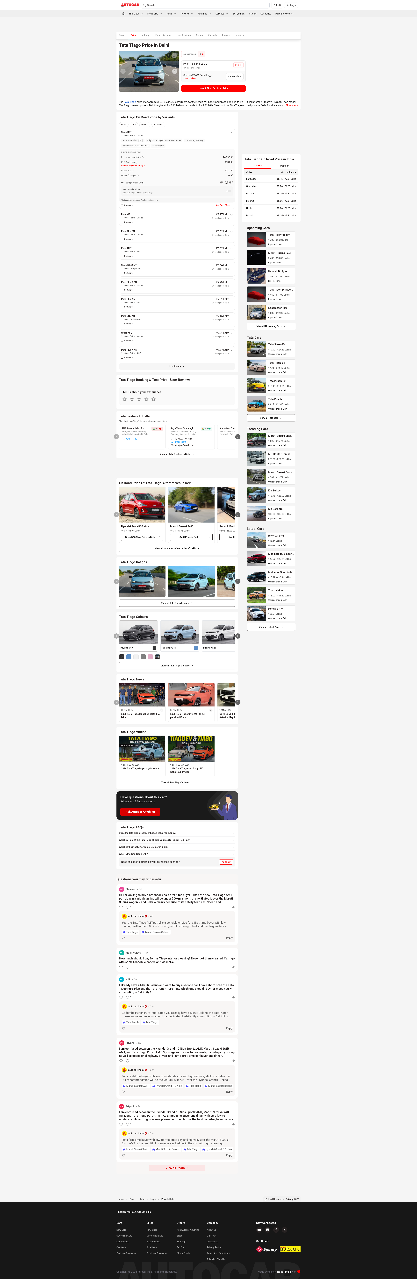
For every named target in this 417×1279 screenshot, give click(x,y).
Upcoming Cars (124, 1235)
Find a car (134, 13)
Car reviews (122, 1241)
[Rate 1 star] (124, 399)
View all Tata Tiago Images (175, 603)
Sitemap (181, 1241)
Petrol (123, 125)
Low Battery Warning (194, 140)
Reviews (185, 13)
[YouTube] (259, 1230)
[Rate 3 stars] (139, 399)
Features (202, 13)
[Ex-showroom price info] (143, 157)
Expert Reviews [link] (163, 35)
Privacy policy (214, 1247)
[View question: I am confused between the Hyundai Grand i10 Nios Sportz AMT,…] (177, 1068)
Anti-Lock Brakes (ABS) (132, 140)
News (169, 13)
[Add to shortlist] (174, 55)
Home (121, 1199)
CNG (134, 125)
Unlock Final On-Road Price (213, 88)
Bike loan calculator (157, 1253)
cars (131, 1199)
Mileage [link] (146, 35)
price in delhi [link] (167, 1199)
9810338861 (180, 442)
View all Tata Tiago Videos (175, 782)
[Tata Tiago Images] (149, 71)
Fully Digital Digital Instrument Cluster (164, 140)
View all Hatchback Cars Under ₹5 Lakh (175, 548)
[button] (142, 505)
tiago (153, 1199)
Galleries (220, 13)
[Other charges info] (138, 175)
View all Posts (175, 1168)
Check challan (184, 1253)
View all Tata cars (269, 418)
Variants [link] (212, 35)
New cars (121, 1230)
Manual (144, 125)
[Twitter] (285, 1230)
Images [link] (226, 35)
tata (142, 1199)
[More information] (210, 75)
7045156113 (131, 439)
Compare (128, 205)
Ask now (226, 862)
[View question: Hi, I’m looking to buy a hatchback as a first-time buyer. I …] (177, 914)
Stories (253, 13)
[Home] (124, 13)
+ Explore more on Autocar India (133, 1212)
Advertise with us (216, 1259)
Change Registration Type (133, 166)
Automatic (158, 125)
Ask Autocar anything (188, 1230)
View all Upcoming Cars (269, 326)
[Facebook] (276, 1230)
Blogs (179, 1235)
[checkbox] (122, 205)
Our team (212, 1235)
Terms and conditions (218, 1253)
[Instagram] (268, 1230)
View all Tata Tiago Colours (175, 665)
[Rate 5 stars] (153, 399)
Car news (121, 1247)
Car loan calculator (126, 1253)
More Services (282, 13)
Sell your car (239, 13)
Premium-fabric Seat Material (135, 146)
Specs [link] (199, 35)
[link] (256, 239)
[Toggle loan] (228, 191)
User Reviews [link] (184, 35)
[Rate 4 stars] (146, 399)
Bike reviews (153, 1241)
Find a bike (152, 13)
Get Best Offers (223, 205)
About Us (211, 1230)
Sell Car (181, 1247)
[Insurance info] (133, 171)
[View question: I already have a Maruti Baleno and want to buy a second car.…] (177, 1004)
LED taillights (158, 146)
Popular (284, 165)
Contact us (212, 1241)
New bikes (152, 1230)
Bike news (152, 1247)
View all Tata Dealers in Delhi (175, 454)
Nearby (258, 165)
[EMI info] (151, 193)
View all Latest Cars (269, 627)
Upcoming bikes (155, 1235)
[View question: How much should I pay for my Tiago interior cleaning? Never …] (177, 960)
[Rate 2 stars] (132, 399)
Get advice (265, 13)
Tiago (122, 35)
